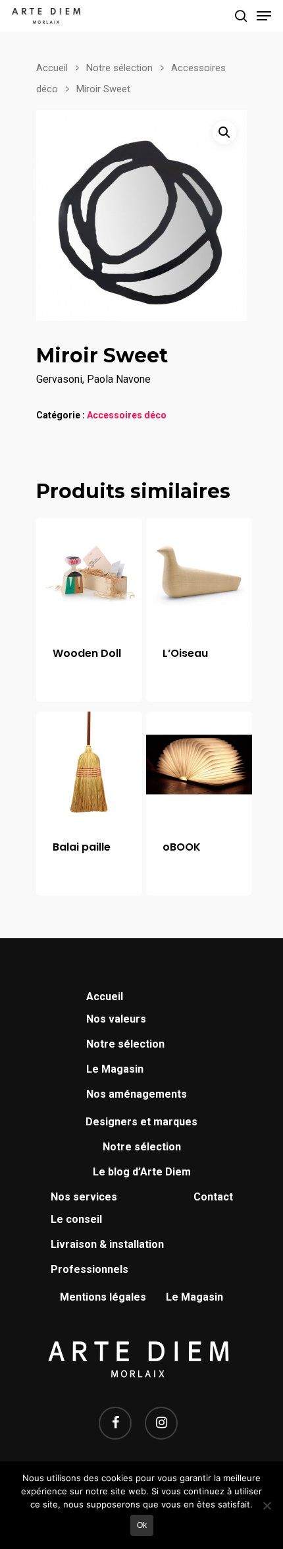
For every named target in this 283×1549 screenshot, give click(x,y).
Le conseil (76, 1219)
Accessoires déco (127, 415)
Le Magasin (114, 1069)
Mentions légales (103, 1297)
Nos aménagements (136, 1094)
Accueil (52, 68)
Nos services (84, 1197)
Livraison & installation (107, 1244)
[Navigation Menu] (264, 15)
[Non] (266, 1505)
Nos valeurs (116, 1019)
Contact (213, 1197)
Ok (142, 1525)
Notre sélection (119, 68)
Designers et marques (141, 1121)
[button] (224, 132)
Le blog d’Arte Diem (142, 1172)
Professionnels (89, 1269)
